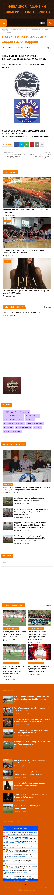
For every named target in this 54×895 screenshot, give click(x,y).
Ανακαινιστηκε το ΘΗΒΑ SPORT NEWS (16, 838)
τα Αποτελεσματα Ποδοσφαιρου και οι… (17, 877)
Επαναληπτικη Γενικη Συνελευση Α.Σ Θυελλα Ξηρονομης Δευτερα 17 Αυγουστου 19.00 (37, 635)
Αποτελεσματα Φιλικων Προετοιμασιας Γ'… (17, 856)
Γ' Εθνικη (31, 420)
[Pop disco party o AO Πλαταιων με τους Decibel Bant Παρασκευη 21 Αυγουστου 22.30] (8, 722)
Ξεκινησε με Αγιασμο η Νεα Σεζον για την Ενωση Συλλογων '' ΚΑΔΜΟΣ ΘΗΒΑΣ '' (23, 251)
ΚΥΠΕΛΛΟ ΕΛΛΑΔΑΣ (36, 424)
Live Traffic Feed (20, 828)
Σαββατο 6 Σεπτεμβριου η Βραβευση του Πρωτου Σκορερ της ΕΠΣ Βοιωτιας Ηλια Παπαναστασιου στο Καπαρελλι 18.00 (30, 525)
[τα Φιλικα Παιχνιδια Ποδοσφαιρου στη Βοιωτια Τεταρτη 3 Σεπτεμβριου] (8, 501)
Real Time (20, 880)
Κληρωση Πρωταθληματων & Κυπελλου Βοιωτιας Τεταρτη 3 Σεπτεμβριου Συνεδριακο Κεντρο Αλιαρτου (26, 488)
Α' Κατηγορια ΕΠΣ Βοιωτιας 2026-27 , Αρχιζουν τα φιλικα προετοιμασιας (32, 743)
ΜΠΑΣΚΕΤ (9, 427)
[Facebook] (16, 144)
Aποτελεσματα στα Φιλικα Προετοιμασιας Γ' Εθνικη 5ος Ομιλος (31, 709)
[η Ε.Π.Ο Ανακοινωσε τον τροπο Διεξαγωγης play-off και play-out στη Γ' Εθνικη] (8, 733)
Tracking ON (27, 880)
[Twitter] (21, 144)
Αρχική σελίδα (8, 30)
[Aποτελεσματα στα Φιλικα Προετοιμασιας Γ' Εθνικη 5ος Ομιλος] (8, 711)
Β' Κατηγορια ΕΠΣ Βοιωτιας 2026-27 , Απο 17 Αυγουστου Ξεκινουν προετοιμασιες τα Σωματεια (14, 671)
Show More (47, 605)
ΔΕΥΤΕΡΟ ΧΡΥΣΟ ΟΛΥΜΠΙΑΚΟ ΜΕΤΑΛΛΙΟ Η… (19, 842)
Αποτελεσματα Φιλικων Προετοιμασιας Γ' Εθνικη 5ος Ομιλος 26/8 (25, 211)
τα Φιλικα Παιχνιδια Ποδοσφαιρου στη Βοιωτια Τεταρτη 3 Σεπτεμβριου (29, 499)
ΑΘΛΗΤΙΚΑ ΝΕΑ (33, 416)
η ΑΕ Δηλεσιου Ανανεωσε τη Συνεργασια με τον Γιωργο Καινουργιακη (38, 668)
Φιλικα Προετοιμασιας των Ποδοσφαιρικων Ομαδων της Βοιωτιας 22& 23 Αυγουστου (31, 698)
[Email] (37, 144)
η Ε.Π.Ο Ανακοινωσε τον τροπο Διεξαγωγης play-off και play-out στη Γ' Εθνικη (31, 731)
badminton (25, 412)
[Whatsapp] (26, 144)
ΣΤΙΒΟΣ (38, 427)
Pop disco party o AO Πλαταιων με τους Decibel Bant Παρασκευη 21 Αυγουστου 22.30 (32, 720)
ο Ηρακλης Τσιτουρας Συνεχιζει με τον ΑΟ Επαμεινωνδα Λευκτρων (30, 795)
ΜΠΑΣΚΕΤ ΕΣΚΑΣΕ (24, 427)
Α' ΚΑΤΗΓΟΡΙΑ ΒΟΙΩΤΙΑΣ (14, 416)
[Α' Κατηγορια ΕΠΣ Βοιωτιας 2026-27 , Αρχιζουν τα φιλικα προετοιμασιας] (8, 745)
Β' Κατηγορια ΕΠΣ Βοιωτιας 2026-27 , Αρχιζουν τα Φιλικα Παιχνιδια (14, 634)
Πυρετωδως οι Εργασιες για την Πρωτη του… (20, 833)
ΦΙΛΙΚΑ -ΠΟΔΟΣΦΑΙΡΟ (13, 431)
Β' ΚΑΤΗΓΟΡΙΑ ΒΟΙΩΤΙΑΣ (14, 420)
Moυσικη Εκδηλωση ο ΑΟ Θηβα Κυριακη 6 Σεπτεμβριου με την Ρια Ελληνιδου (27, 291)
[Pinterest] (32, 144)
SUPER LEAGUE (11, 412)
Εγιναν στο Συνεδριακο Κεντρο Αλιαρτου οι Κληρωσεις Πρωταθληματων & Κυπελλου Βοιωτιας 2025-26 (31, 511)
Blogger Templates (23, 887)
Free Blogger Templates (34, 888)
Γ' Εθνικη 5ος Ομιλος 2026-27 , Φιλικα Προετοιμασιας (28, 807)
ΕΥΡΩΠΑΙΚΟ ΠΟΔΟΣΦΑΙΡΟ (15, 424)
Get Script (13, 880)
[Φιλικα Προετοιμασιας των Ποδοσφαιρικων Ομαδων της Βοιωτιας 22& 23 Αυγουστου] (8, 700)
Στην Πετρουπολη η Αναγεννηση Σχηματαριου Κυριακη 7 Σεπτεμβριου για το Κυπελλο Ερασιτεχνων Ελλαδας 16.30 (32, 538)
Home (27, 884)
